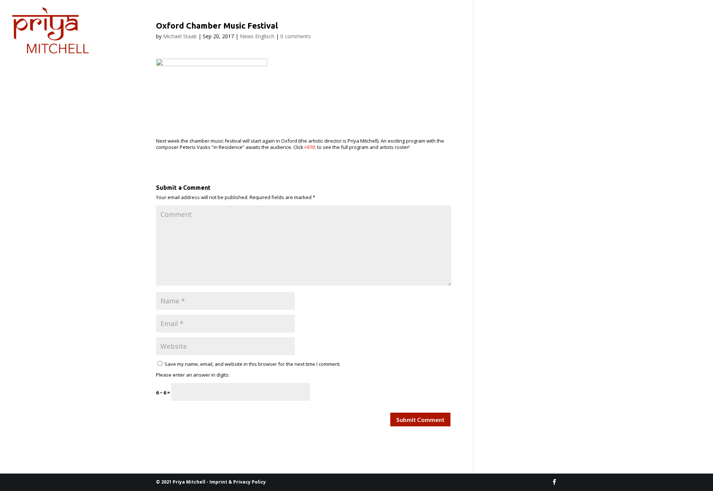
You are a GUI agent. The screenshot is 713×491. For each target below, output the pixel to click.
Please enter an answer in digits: (192, 374)
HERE (310, 147)
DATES (147, 17)
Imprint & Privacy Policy (237, 482)
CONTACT (186, 17)
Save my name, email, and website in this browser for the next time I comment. (253, 364)
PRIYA (107, 17)
